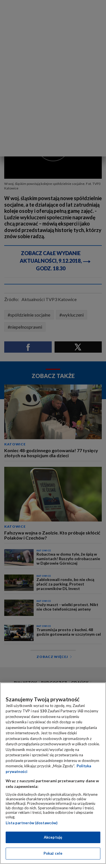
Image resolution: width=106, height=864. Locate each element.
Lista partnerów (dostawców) (31, 823)
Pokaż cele (53, 853)
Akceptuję (53, 837)
